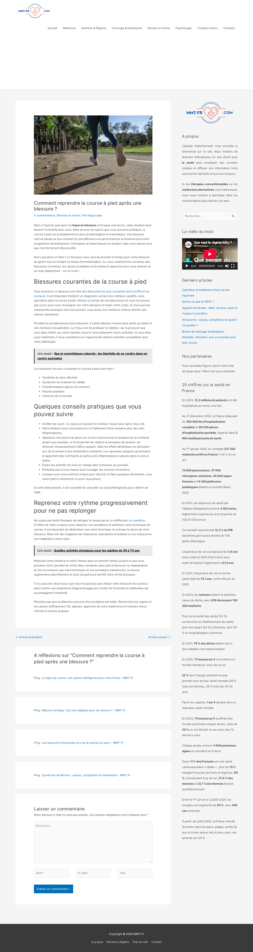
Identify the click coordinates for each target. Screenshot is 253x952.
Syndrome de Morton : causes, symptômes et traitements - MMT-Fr (86, 775)
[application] (210, 254)
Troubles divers (207, 28)
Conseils (229, 28)
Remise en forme (159, 28)
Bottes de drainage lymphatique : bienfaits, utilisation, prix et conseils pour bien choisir (209, 337)
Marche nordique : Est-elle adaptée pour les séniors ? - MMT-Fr (84, 710)
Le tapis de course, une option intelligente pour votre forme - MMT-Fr (88, 678)
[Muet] (227, 266)
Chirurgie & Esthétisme (127, 28)
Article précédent (29, 637)
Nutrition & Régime (93, 28)
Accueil (52, 28)
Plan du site (140, 942)
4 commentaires (44, 215)
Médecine (69, 28)
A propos (97, 942)
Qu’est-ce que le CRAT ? (198, 301)
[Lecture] (187, 266)
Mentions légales (118, 942)
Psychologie (184, 28)
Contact (157, 942)
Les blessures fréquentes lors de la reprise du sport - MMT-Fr (83, 742)
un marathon (137, 520)
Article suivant (159, 637)
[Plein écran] (233, 266)
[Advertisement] (126, 61)
